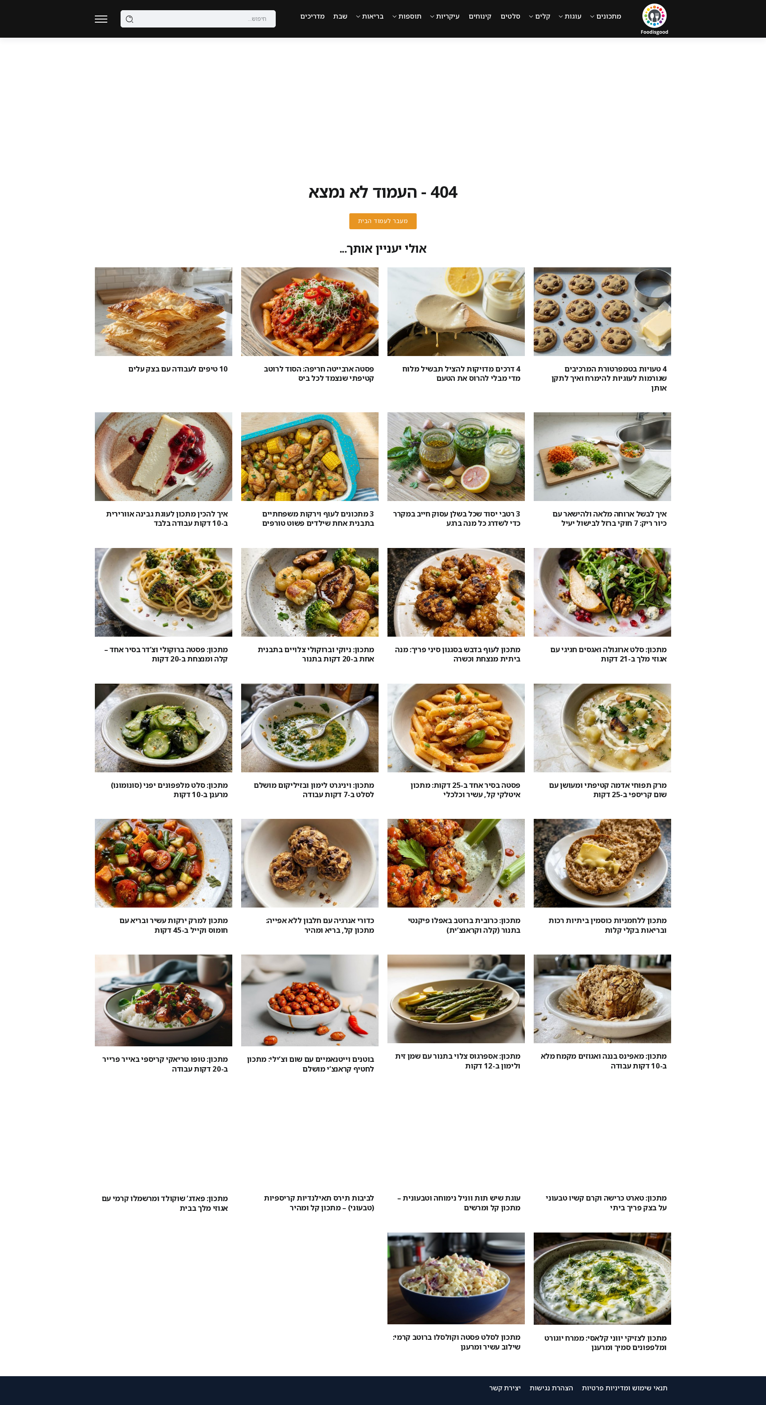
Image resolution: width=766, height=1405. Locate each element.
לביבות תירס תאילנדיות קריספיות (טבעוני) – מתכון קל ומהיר (319, 1202)
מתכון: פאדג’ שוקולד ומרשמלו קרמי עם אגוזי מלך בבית (165, 1203)
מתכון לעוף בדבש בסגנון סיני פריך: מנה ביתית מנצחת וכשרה (457, 654)
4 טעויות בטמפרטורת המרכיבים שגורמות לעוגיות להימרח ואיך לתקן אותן (609, 378)
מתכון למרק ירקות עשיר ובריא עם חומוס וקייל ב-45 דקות (173, 925)
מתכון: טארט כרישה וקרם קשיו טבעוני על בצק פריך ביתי (606, 1202)
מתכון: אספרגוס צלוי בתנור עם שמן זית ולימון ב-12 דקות (457, 1060)
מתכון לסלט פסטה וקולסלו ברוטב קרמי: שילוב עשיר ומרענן (456, 1341)
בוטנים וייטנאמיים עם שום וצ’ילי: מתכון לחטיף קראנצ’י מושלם (310, 1063)
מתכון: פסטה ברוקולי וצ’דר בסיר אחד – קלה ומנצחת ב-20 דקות (166, 654)
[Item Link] (602, 311)
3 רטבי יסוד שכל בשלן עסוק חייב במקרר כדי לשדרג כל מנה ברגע (456, 518)
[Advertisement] (383, 104)
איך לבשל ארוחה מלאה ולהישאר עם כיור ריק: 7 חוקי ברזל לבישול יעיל (609, 518)
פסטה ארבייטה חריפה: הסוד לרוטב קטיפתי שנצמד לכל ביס (319, 373)
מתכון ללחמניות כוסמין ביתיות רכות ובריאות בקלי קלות (607, 925)
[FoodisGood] (654, 18)
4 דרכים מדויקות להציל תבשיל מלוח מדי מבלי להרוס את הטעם (461, 373)
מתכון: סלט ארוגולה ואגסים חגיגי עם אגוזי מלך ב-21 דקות (608, 654)
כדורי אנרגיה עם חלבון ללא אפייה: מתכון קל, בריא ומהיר (320, 925)
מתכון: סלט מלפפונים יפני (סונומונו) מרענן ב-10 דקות (169, 789)
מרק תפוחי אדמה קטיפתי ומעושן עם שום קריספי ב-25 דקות (608, 789)
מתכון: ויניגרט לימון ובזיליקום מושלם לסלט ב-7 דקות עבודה (314, 789)
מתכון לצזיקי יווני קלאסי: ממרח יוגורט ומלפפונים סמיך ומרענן (605, 1342)
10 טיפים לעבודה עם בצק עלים (178, 369)
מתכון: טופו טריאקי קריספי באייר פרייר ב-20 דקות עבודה (165, 1063)
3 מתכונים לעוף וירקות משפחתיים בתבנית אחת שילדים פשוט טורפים (318, 518)
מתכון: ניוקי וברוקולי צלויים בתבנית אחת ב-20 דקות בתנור (316, 654)
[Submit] (130, 19)
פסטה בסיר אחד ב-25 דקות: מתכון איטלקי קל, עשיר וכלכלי (465, 789)
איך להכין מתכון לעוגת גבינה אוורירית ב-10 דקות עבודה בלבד (167, 518)
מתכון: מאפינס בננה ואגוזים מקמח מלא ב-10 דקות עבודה (604, 1060)
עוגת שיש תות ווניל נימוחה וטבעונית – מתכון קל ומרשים (458, 1202)
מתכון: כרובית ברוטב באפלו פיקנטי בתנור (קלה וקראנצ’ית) (464, 925)
